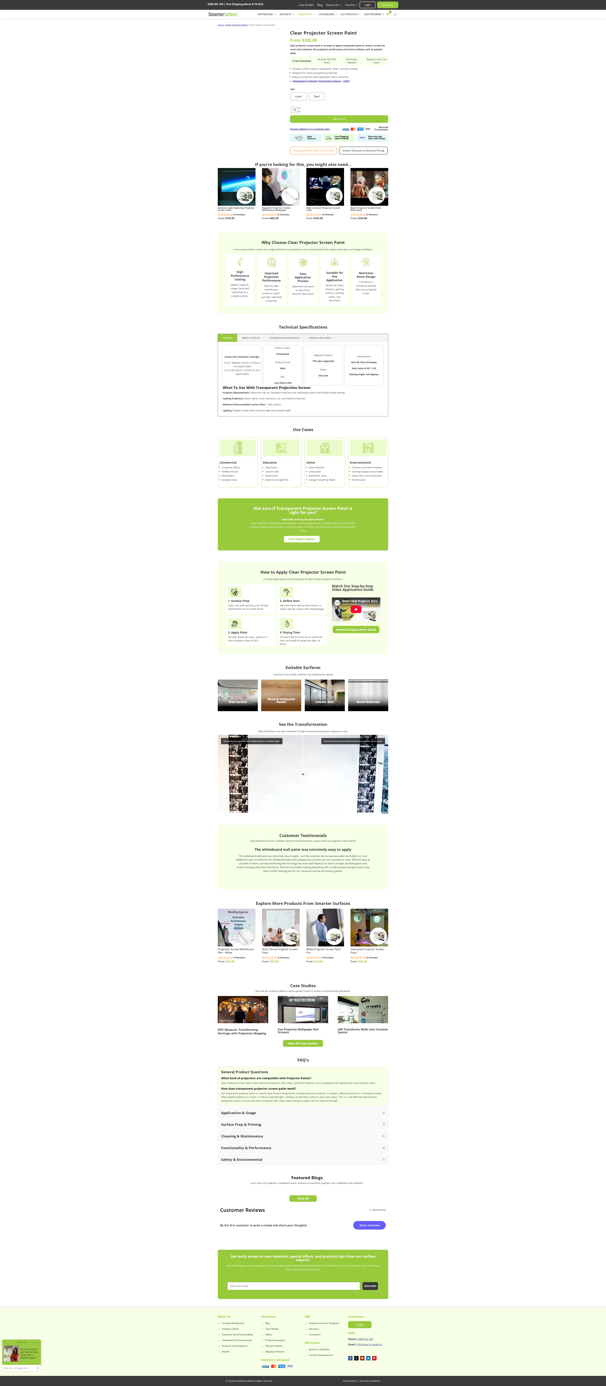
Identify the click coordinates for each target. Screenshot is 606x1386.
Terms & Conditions (369, 1380)
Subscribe (370, 1286)
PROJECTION (305, 14)
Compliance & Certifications (284, 337)
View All (303, 1198)
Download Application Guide (356, 629)
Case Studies (306, 5)
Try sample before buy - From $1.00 (313, 150)
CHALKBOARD (326, 14)
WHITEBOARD (265, 14)
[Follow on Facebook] (350, 1358)
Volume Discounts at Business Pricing (363, 150)
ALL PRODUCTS (349, 14)
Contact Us (388, 4)
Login (368, 4)
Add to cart (339, 118)
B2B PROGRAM (372, 14)
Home (221, 25)
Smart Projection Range (236, 25)
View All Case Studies (303, 1043)
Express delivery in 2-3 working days (310, 129)
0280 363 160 (365, 1339)
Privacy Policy (350, 1380)
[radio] (298, 96)
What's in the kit (251, 337)
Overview (227, 337)
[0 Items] (388, 14)
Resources (332, 5)
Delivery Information (320, 337)
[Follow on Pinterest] (374, 1358)
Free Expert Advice (302, 539)
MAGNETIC (286, 14)
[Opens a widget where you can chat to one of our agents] (21, 1355)
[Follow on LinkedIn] (368, 1358)
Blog (320, 5)
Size (292, 89)
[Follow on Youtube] (362, 1358)
